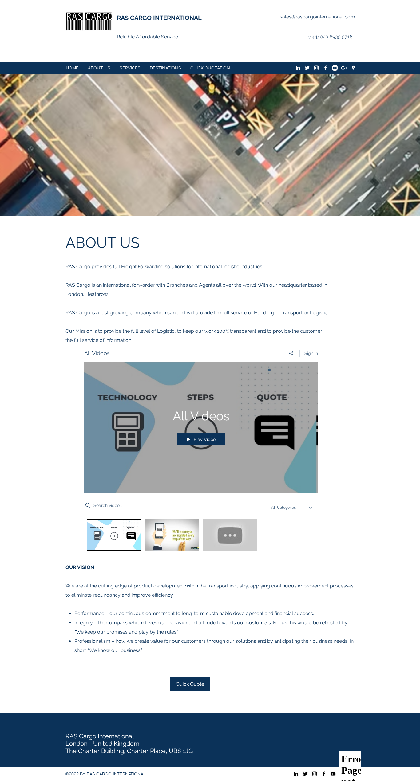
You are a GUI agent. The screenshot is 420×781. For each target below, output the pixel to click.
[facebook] (326, 68)
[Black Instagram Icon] (314, 774)
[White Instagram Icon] (316, 68)
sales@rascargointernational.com (317, 17)
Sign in (311, 353)
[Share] (291, 353)
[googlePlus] (344, 68)
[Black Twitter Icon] (305, 774)
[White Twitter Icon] (307, 68)
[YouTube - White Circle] (335, 68)
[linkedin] (298, 68)
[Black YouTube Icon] (333, 774)
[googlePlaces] (353, 68)
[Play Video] (114, 535)
